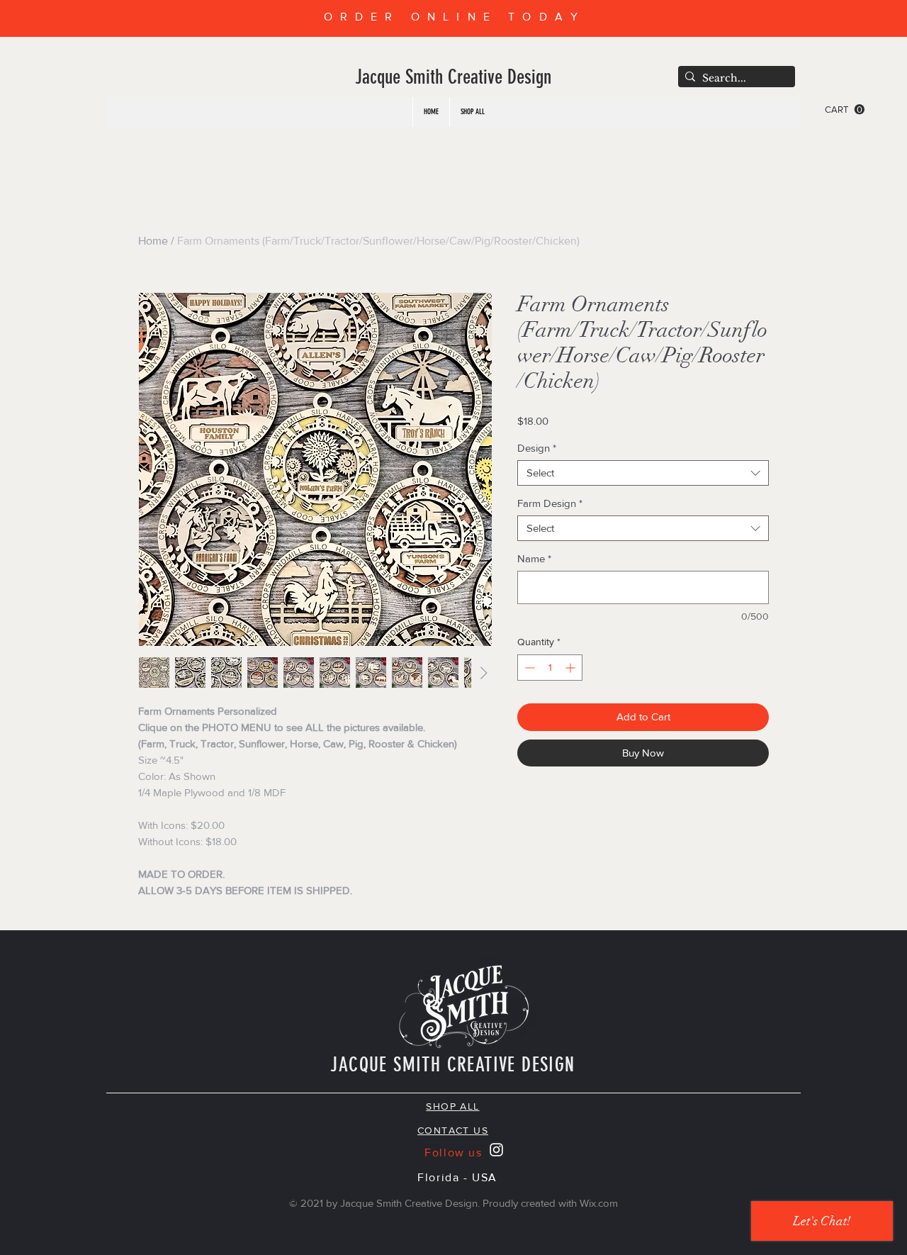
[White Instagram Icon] (496, 1150)
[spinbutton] (550, 667)
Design (536, 448)
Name (534, 558)
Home (153, 241)
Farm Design (549, 503)
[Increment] (571, 667)
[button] (844, 109)
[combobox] (643, 473)
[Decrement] (528, 667)
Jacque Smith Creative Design (453, 77)
